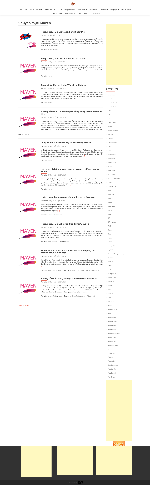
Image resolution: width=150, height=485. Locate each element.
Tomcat (110, 357)
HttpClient (111, 174)
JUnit (109, 226)
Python (110, 285)
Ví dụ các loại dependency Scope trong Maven (66, 142)
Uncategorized (113, 365)
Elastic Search (58, 13)
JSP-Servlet (112, 222)
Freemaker (111, 158)
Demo (110, 127)
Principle (111, 281)
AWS (109, 111)
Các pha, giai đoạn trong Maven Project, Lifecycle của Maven (70, 170)
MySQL (110, 250)
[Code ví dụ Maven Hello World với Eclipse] (28, 94)
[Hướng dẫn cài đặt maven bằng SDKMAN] (28, 41)
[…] (60, 45)
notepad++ (111, 266)
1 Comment (58, 215)
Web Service (112, 369)
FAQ (109, 150)
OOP (109, 270)
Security (110, 305)
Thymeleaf (111, 353)
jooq (109, 214)
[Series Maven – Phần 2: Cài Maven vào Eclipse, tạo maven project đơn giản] (28, 259)
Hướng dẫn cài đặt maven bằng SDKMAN (63, 32)
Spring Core (112, 325)
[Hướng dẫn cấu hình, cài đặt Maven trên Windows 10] (28, 287)
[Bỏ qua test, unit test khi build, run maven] (28, 67)
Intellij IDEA (112, 186)
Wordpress (111, 377)
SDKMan (56, 49)
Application (81, 9)
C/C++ (110, 115)
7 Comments (91, 296)
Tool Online (96, 13)
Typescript (111, 361)
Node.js (110, 262)
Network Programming (116, 254)
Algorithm (111, 95)
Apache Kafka (70, 13)
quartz (110, 289)
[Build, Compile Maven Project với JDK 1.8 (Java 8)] (28, 206)
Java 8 (31, 9)
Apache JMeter (113, 103)
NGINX (110, 258)
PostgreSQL (112, 274)
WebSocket (93, 9)
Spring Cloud (112, 321)
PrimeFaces (112, 278)
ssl (108, 349)
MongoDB (111, 246)
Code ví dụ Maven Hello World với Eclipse (63, 85)
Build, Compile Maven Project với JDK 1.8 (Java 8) (68, 197)
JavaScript (111, 206)
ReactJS (110, 293)
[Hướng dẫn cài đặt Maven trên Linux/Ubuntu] (28, 233)
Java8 (110, 202)
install (82, 270)
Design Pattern (69, 9)
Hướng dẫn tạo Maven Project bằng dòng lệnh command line (71, 112)
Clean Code (112, 123)
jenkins (110, 210)
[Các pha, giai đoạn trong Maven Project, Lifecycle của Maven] (28, 178)
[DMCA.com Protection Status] (119, 443)
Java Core (23, 9)
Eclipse (110, 138)
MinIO (110, 242)
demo (78, 270)
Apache (50, 241)
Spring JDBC (112, 337)
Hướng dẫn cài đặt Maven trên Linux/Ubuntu (65, 224)
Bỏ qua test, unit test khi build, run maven (63, 58)
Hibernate (48, 9)
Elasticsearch (112, 142)
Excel (109, 146)
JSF (55, 9)
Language (113, 9)
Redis (109, 297)
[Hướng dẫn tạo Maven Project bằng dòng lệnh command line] (28, 120)
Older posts (23, 305)
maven (67, 241)
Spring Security (113, 345)
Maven (50, 49)
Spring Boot (112, 317)
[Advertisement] (119, 54)
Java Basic (111, 194)
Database (103, 9)
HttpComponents (114, 178)
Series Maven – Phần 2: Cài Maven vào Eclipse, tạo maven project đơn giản (68, 251)
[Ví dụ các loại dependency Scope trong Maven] (28, 151)
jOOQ (80, 13)
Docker (110, 134)
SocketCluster (126, 9)
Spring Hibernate (114, 333)
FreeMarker (112, 162)
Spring (38, 9)
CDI (60, 9)
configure (73, 270)
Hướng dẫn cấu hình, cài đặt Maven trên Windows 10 (69, 278)
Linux (109, 234)
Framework (112, 154)
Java (109, 190)
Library (110, 230)
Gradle (110, 166)
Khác (86, 13)
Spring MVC (112, 341)
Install (55, 270)
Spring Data (112, 329)
